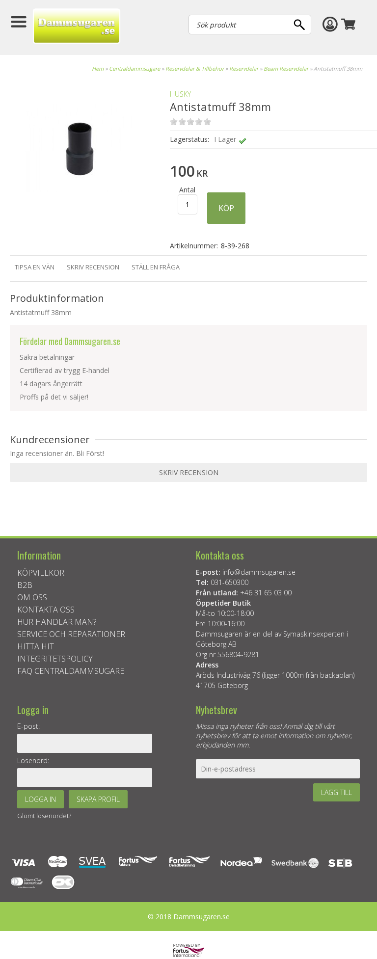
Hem (98, 68)
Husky (180, 94)
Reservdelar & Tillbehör (194, 68)
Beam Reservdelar (286, 68)
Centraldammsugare (134, 68)
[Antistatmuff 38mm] (78, 219)
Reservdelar (244, 68)
